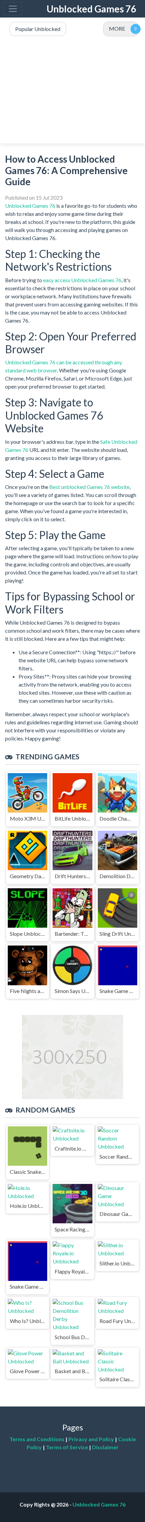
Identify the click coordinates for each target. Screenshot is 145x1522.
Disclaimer (105, 1447)
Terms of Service (67, 1447)
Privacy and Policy (91, 1439)
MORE (117, 28)
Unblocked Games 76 (91, 8)
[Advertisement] (72, 90)
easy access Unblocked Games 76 (82, 280)
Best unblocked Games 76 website (89, 487)
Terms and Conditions (36, 1439)
